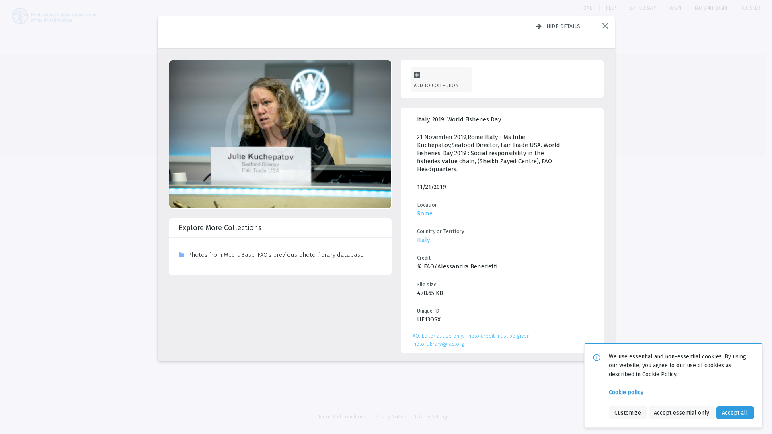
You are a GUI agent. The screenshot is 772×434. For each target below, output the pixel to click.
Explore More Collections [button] (220, 227)
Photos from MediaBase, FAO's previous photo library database (275, 254)
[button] (605, 26)
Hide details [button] (563, 26)
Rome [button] (425, 213)
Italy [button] (423, 240)
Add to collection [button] (436, 85)
